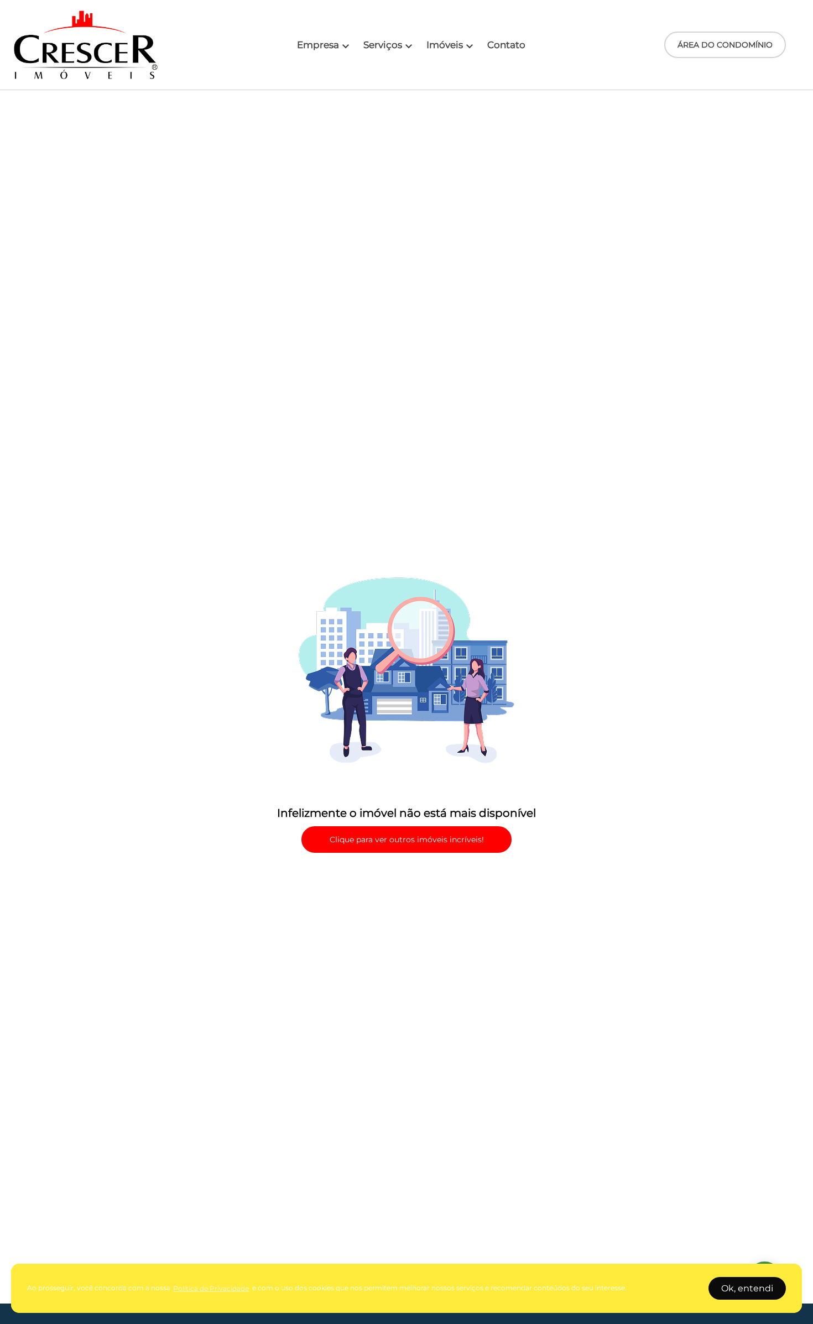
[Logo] (86, 45)
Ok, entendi (747, 1288)
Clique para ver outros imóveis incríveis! (407, 840)
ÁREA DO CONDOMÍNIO (725, 45)
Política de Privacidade (211, 1288)
